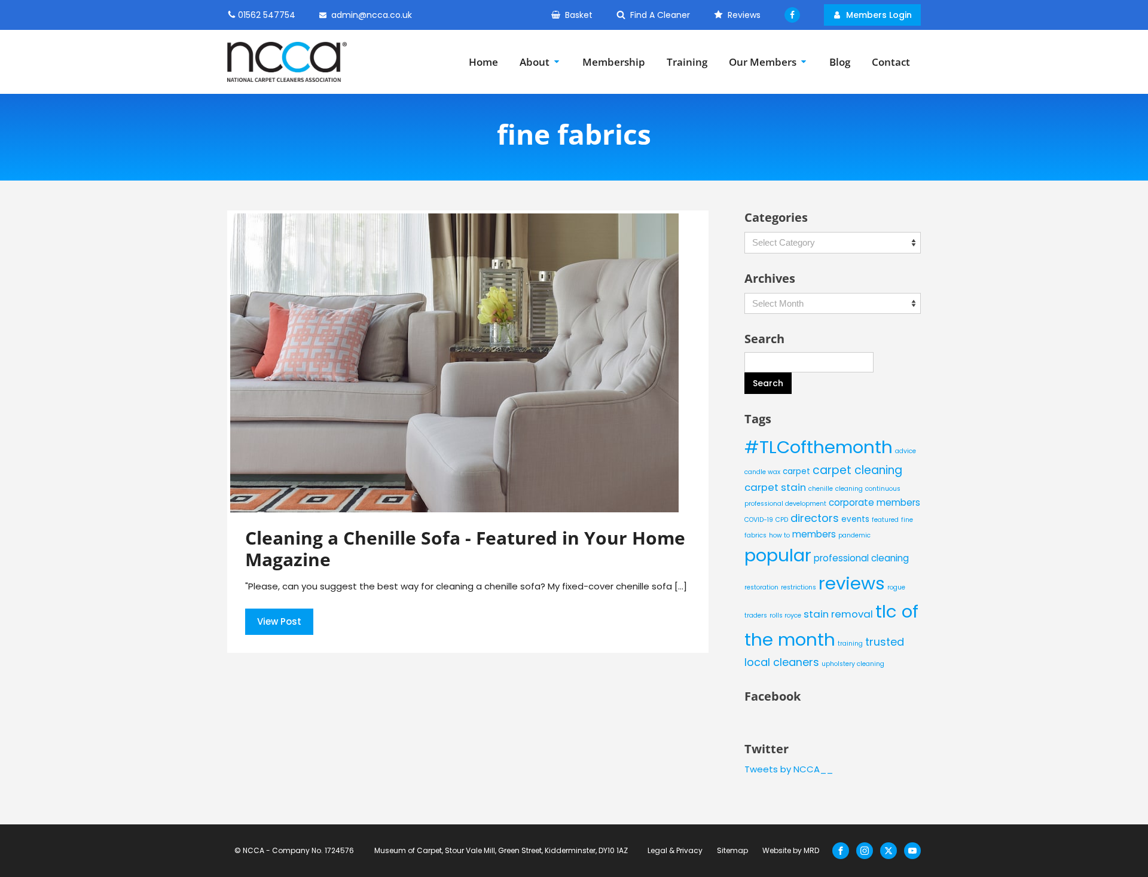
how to (779, 535)
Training (687, 62)
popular (777, 555)
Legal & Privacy (675, 850)
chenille (820, 488)
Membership (613, 62)
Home (483, 62)
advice (905, 451)
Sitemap (732, 850)
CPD (781, 519)
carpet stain (775, 487)
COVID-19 (758, 519)
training (850, 643)
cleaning (849, 488)
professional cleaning (861, 558)
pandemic (854, 535)
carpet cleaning (857, 470)
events (855, 519)
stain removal (838, 614)
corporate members (874, 502)
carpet (796, 471)
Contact (891, 62)
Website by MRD (790, 850)
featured (885, 519)
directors (814, 518)
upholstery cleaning (853, 663)
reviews (852, 583)
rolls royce (785, 615)
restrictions (798, 587)
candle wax (762, 471)
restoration (761, 587)
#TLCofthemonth (818, 447)
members (814, 534)
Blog (839, 62)
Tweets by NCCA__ (788, 769)
